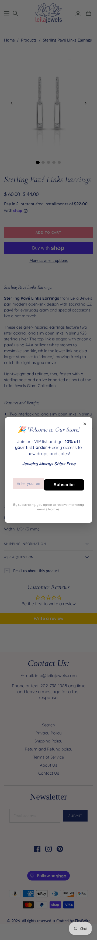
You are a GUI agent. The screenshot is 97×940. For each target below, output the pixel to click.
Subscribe (64, 484)
